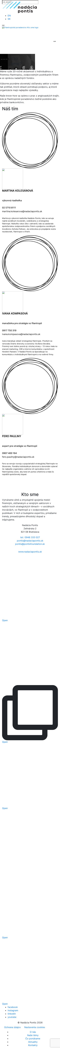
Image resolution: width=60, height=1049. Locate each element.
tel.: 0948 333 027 (30, 537)
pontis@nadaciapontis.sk (30, 540)
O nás (33, 1032)
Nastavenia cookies (34, 1027)
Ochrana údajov (12, 1027)
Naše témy (33, 1035)
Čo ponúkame (32, 1038)
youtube (12, 1017)
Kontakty (33, 1045)
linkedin (12, 1013)
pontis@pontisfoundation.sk (30, 544)
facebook (13, 1007)
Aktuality (33, 1041)
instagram (13, 1010)
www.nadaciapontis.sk (30, 551)
